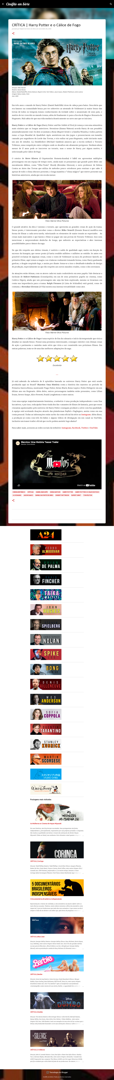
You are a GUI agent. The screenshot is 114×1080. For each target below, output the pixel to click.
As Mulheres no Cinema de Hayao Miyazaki (45, 823)
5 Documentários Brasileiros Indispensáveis (46, 899)
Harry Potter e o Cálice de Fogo (87, 492)
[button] (13, 33)
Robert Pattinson (62, 495)
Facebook (76, 428)
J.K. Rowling (17, 495)
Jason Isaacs (28, 495)
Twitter (84, 428)
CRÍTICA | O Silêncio (37, 1050)
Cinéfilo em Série (18, 4)
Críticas (31, 492)
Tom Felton (87, 495)
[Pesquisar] (111, 4)
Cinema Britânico (19, 492)
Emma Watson (55, 492)
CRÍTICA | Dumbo (36, 1012)
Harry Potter (68, 492)
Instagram (86, 414)
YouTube (94, 428)
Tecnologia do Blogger (58, 1072)
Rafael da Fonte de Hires (44, 495)
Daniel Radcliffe (42, 492)
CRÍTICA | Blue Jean (37, 937)
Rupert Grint (76, 495)
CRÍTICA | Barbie (36, 974)
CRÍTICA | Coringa (36, 861)
